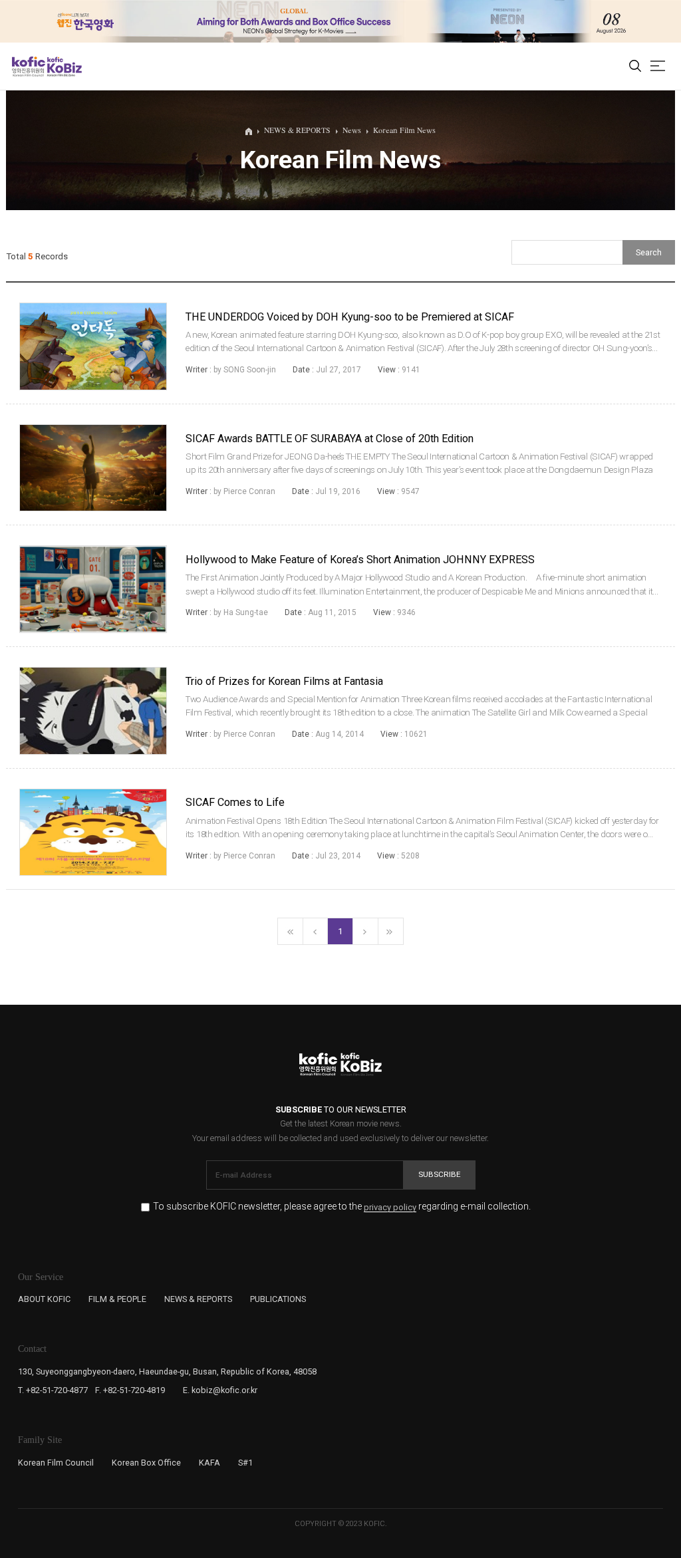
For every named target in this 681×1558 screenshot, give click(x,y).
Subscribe (439, 1174)
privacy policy (390, 1207)
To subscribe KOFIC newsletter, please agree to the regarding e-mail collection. (342, 1207)
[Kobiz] (63, 66)
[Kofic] (28, 66)
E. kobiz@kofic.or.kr (220, 1390)
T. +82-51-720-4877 (53, 1390)
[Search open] (635, 66)
